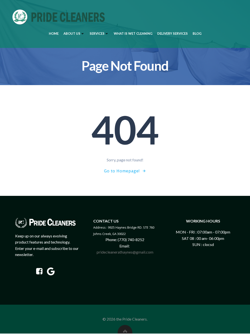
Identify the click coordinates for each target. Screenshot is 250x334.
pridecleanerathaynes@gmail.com (125, 252)
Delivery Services (172, 33)
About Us (71, 33)
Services (97, 33)
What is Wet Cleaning (133, 33)
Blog (197, 33)
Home (54, 33)
